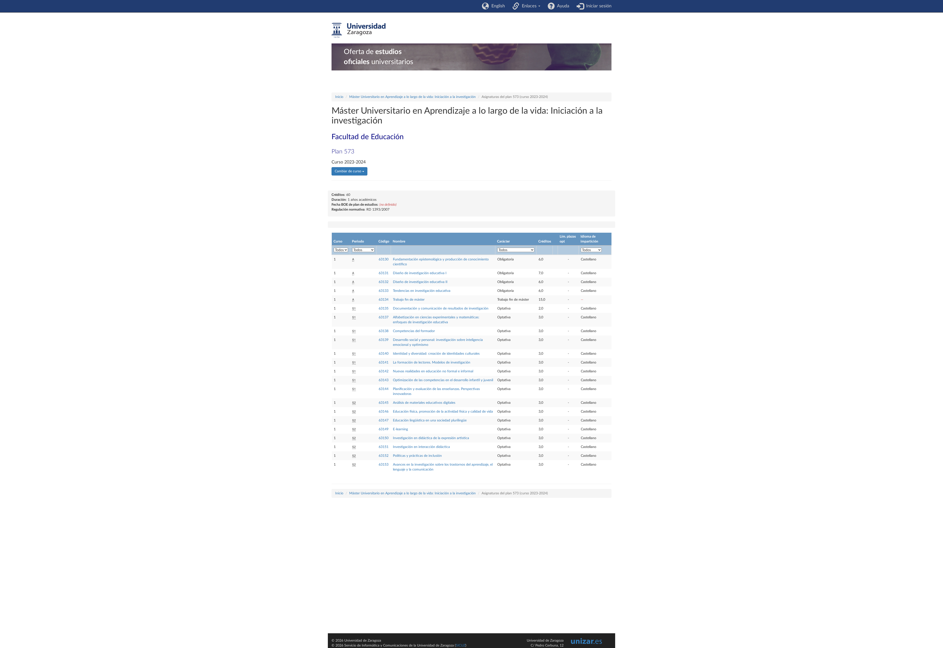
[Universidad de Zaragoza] (359, 30)
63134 (383, 299)
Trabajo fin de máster (409, 299)
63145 (383, 403)
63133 (383, 291)
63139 (383, 340)
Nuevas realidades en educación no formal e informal (433, 371)
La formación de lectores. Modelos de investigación (431, 362)
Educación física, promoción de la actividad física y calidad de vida (443, 411)
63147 (383, 420)
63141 (383, 362)
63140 (383, 353)
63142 (383, 371)
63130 (383, 259)
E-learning (400, 429)
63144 (383, 389)
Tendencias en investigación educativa (421, 291)
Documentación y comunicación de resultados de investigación (440, 308)
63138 (383, 331)
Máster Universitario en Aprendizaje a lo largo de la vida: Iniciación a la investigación (412, 97)
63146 (383, 411)
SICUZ (460, 645)
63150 (383, 438)
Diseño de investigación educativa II (420, 282)
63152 (383, 456)
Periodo (358, 241)
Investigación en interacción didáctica (421, 447)
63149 (383, 429)
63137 (383, 317)
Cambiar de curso (348, 171)
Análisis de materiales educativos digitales (424, 403)
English (497, 6)
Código (383, 241)
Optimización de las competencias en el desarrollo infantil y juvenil (443, 380)
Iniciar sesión (597, 6)
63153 (383, 464)
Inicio (339, 97)
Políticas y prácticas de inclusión (417, 456)
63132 (383, 282)
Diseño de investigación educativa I (419, 273)
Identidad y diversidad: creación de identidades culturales (436, 353)
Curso (337, 241)
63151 (383, 447)
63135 (383, 308)
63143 (383, 380)
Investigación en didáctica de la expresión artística (431, 438)
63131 (383, 273)
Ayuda (562, 6)
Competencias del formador (414, 331)
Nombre (399, 241)
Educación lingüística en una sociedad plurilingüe (430, 420)
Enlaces (528, 6)
